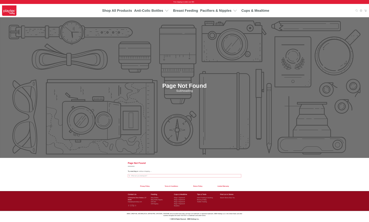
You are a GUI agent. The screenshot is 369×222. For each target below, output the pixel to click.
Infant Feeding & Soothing (205, 197)
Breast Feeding (185, 11)
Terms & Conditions (171, 186)
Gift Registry (154, 203)
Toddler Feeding (202, 201)
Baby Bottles (154, 197)
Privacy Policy (145, 186)
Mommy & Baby (202, 199)
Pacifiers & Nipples (215, 11)
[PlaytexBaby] (9, 10)
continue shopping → (145, 171)
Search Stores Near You (227, 197)
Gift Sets (153, 201)
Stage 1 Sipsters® (179, 197)
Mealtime (177, 206)
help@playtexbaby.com (135, 201)
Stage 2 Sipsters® (179, 199)
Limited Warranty (223, 186)
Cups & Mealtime (255, 11)
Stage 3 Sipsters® (179, 201)
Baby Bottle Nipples (157, 199)
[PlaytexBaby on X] (133, 206)
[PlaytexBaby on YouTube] (135, 206)
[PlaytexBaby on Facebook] (129, 206)
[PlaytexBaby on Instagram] (131, 206)
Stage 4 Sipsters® (179, 203)
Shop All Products (117, 11)
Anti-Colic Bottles (148, 11)
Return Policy (197, 186)
